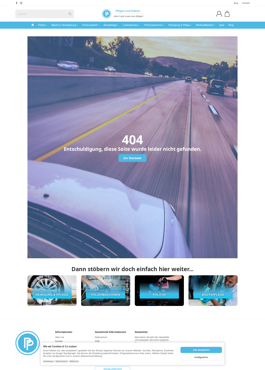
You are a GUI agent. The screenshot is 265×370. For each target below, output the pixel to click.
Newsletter (141, 332)
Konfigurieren (201, 357)
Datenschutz (62, 360)
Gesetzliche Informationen (110, 332)
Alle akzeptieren (201, 349)
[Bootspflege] (213, 290)
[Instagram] (21, 3)
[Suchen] (70, 14)
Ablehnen (74, 360)
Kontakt (246, 2)
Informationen (63, 332)
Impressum (48, 360)
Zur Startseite (132, 158)
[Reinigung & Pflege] (52, 290)
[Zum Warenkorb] (227, 14)
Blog (236, 2)
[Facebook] (16, 3)
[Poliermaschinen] (105, 290)
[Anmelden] (219, 14)
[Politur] (159, 290)
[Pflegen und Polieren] (106, 13)
